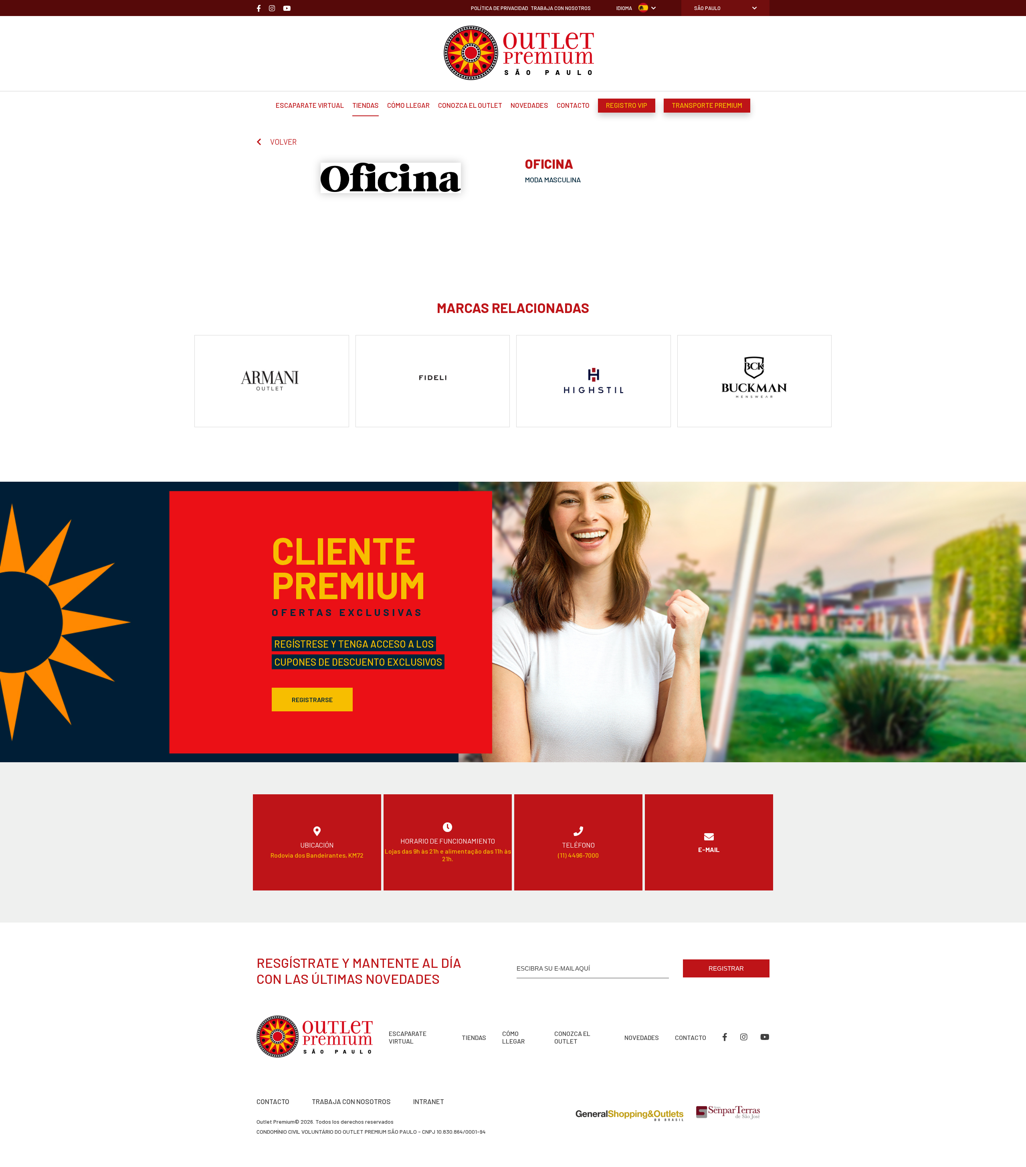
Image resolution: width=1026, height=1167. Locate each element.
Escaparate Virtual (310, 105)
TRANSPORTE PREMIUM (707, 105)
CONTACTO (272, 1101)
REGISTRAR (726, 968)
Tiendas (365, 105)
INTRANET (428, 1101)
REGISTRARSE (312, 699)
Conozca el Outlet (470, 105)
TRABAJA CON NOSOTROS (351, 1101)
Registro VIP (626, 105)
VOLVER (283, 141)
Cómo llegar (408, 105)
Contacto (573, 105)
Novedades (529, 105)
